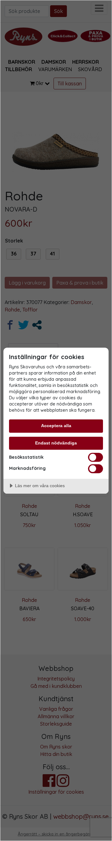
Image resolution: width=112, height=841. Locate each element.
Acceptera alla (56, 425)
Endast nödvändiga (56, 442)
